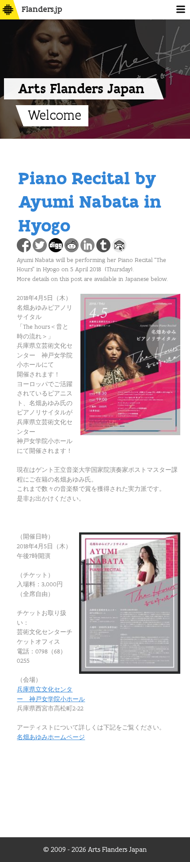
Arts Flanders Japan (81, 89)
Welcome (54, 116)
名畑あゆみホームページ (51, 737)
